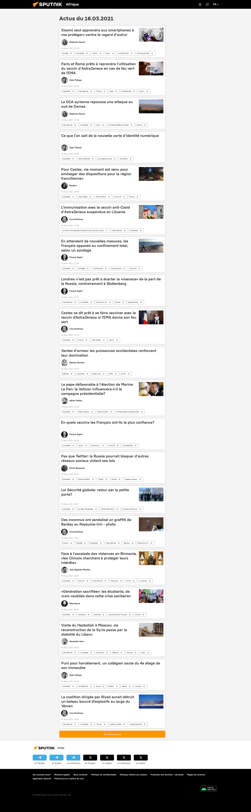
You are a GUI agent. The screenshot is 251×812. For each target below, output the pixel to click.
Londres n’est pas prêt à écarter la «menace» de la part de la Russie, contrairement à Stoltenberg (111, 281)
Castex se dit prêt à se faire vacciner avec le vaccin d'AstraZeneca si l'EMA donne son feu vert (98, 317)
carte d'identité (84, 159)
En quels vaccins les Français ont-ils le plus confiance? (107, 422)
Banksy (127, 543)
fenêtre (111, 686)
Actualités (80, 53)
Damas (139, 125)
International (83, 91)
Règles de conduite (196, 774)
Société (65, 53)
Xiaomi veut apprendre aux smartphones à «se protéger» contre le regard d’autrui (97, 32)
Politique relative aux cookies (133, 774)
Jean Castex (83, 197)
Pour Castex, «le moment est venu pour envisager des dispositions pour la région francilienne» (96, 174)
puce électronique (105, 159)
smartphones (123, 53)
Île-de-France (101, 197)
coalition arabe (115, 724)
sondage (81, 268)
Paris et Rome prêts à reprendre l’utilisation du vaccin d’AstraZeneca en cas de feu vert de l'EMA (98, 68)
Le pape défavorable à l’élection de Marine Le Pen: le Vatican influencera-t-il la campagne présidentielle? (97, 389)
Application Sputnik (42, 778)
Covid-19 (117, 197)
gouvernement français (118, 614)
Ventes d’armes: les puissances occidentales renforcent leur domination (108, 352)
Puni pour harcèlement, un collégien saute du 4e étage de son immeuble (110, 665)
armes (123, 374)
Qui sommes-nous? (42, 774)
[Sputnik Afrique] (48, 8)
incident (138, 686)
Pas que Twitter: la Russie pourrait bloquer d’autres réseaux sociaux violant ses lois (105, 458)
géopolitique (133, 302)
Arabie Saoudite (135, 724)
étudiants (82, 614)
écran (108, 53)
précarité (97, 614)
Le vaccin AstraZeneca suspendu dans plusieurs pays (83, 230)
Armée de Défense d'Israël (118, 125)
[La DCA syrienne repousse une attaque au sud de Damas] (151, 106)
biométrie (124, 159)
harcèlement (83, 686)
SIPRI (111, 374)
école (98, 686)
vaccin (141, 91)
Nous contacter (80, 774)
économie (100, 652)
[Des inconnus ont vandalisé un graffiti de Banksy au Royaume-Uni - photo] (151, 524)
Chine (128, 581)
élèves (124, 686)
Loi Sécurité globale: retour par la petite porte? (95, 492)
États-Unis (97, 374)
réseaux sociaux (131, 479)
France (99, 91)
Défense (65, 374)
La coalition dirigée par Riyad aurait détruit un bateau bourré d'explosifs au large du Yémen (97, 701)
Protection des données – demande (167, 774)
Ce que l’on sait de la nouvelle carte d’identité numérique (110, 135)
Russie (117, 302)
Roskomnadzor (84, 479)
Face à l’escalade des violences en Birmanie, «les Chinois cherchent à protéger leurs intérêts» (99, 558)
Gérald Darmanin (107, 509)
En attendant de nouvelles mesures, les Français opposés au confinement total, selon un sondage (94, 245)
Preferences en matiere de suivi (69, 778)
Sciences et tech (143, 53)
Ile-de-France (116, 268)
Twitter (100, 479)
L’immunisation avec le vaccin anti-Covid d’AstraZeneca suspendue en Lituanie (95, 209)
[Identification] (200, 4)
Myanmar (114, 581)
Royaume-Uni (101, 302)
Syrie (98, 125)
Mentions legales (62, 774)
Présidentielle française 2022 (127, 412)
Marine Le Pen (102, 412)
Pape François (83, 412)
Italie (111, 91)
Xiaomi (95, 53)
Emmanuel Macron (130, 509)
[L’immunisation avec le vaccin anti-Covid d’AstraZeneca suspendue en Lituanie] (151, 212)
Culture (65, 543)
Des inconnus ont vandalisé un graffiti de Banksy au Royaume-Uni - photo (96, 522)
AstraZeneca (126, 91)
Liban (143, 652)
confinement (98, 268)
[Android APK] (208, 789)
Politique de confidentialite (103, 774)
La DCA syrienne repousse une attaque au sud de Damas (97, 104)
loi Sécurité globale (85, 509)
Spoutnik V (95, 445)
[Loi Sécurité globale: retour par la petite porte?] (151, 494)
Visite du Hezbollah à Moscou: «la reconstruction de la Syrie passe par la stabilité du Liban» (94, 630)
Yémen (99, 724)
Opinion (81, 581)
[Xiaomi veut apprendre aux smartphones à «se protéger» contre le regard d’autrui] (151, 35)
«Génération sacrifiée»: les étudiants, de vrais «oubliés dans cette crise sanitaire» (96, 593)
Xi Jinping (143, 581)
